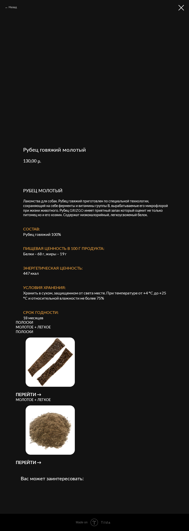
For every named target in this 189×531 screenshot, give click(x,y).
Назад (13, 7)
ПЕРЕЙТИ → (28, 394)
